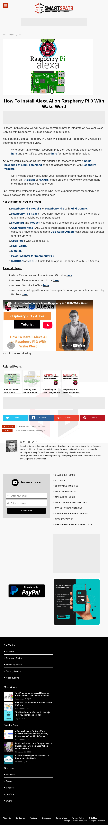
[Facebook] (36, 442)
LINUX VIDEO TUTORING (66, 486)
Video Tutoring (12, 678)
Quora (9, 801)
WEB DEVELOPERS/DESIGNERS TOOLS (73, 524)
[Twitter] (33, 442)
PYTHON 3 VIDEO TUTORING (69, 508)
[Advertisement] (54, 22)
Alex (4, 35)
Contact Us (20, 818)
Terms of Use (61, 818)
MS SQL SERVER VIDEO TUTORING (71, 502)
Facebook (10, 774)
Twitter (9, 781)
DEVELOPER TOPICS (65, 475)
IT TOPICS (60, 480)
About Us (7, 818)
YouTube (10, 794)
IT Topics (10, 651)
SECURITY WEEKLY (64, 519)
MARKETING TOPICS (65, 497)
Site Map (93, 818)
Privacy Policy (78, 818)
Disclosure (46, 818)
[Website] (29, 442)
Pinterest (10, 788)
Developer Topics (14, 658)
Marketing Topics (14, 664)
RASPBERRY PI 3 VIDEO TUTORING (31, 426)
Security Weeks (13, 671)
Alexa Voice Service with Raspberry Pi (30, 431)
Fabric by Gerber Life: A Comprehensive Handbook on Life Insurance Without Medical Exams (33, 746)
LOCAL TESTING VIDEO (66, 491)
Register (33, 818)
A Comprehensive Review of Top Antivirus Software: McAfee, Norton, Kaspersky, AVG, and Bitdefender (31, 733)
